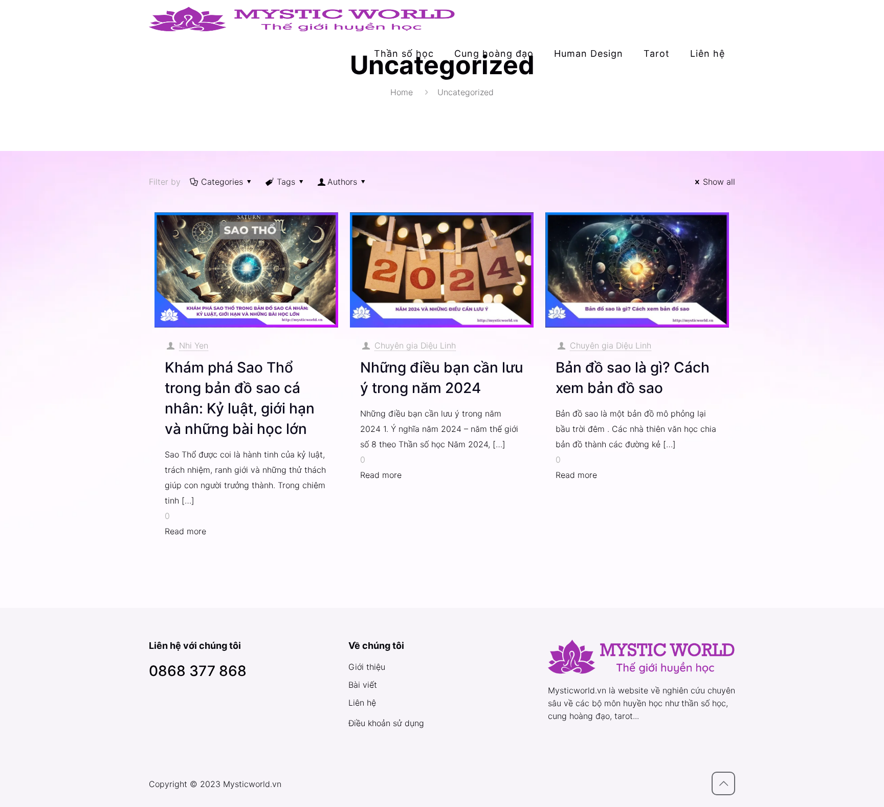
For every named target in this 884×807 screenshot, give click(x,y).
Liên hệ (362, 702)
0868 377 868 (198, 671)
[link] (404, 74)
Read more (185, 531)
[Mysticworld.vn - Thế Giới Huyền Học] (302, 18)
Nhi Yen (193, 345)
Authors (342, 182)
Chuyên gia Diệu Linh (415, 345)
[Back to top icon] (723, 783)
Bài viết (362, 685)
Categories (222, 182)
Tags (286, 182)
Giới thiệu (366, 667)
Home (401, 92)
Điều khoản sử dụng (386, 723)
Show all (719, 182)
